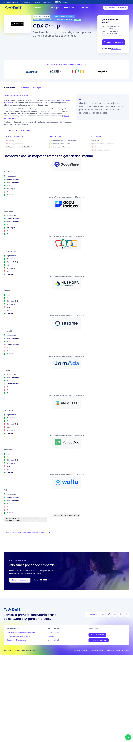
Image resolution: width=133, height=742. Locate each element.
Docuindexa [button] (8, 211)
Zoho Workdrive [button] (10, 251)
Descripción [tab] (9, 87)
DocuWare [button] (8, 172)
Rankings (54, 7)
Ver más (10, 195)
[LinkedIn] (102, 614)
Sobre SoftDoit (53, 633)
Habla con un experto (117, 7)
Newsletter (93, 614)
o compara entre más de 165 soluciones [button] (71, 197)
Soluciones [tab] (24, 87)
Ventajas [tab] (37, 87)
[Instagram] (120, 614)
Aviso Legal (110, 650)
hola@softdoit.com (100, 640)
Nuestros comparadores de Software (21, 633)
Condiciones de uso (81, 650)
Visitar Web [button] (53, 197)
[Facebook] (126, 614)
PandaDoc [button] (8, 450)
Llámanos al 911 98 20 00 (121, 2)
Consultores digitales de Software (20, 636)
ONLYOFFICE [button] (8, 410)
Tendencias (69, 7)
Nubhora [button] (7, 291)
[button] (66, 164)
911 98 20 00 (116, 49)
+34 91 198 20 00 (98, 635)
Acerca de (85, 7)
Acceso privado (54, 640)
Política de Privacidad (97, 650)
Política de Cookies (122, 650)
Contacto (51, 636)
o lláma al (41, 580)
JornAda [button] (7, 370)
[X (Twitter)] (108, 614)
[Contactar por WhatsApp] (128, 737)
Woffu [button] (6, 490)
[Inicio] (13, 7)
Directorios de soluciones (16, 640)
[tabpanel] (66, 124)
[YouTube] (114, 614)
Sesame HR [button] (8, 331)
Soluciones (39, 7)
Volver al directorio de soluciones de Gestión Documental (28, 532)
